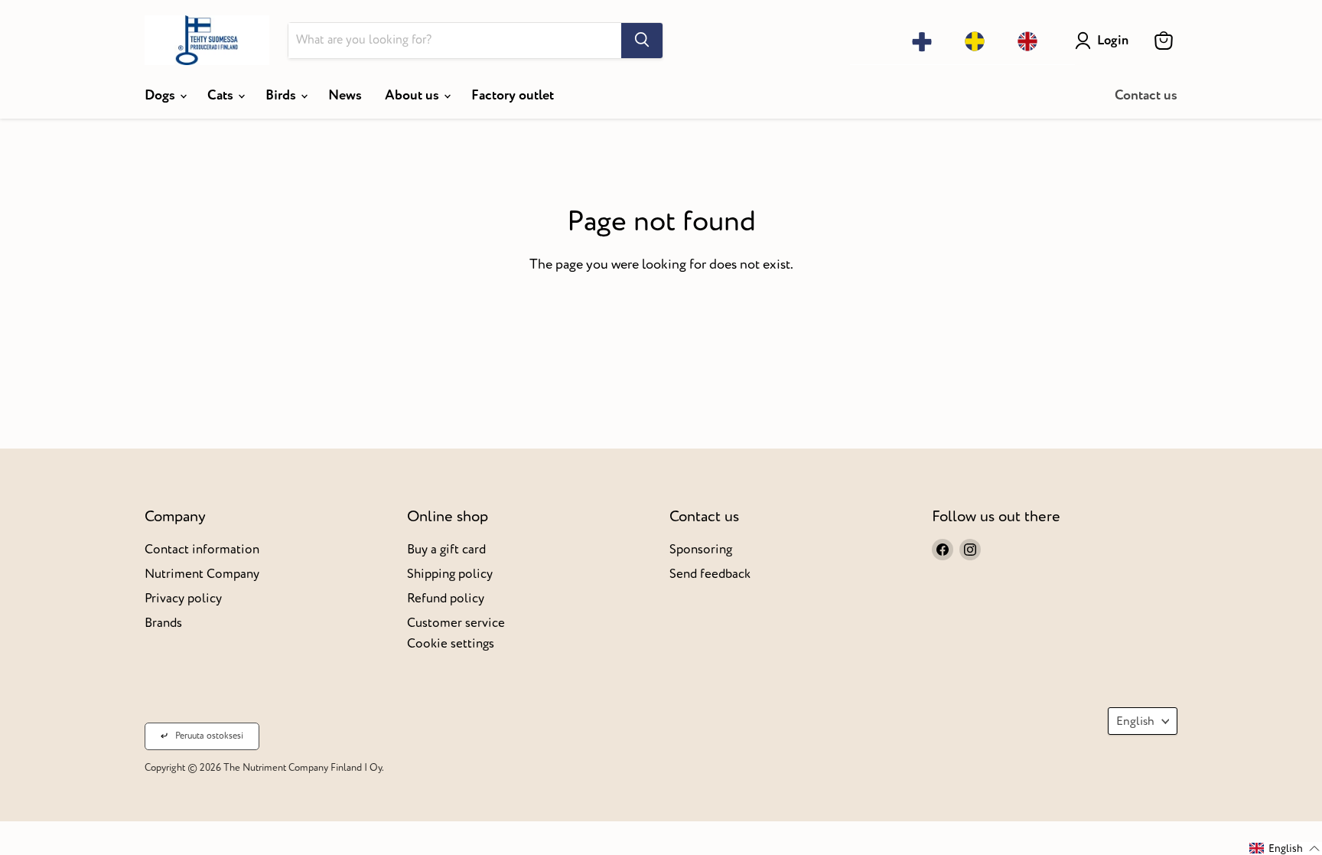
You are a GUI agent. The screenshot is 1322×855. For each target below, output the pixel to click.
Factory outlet (512, 95)
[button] (1285, 848)
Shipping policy (450, 574)
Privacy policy (183, 598)
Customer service (456, 623)
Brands (163, 623)
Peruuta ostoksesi (209, 736)
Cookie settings (450, 643)
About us (413, 95)
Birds (282, 95)
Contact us (1146, 95)
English (1135, 721)
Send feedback (710, 574)
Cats (221, 95)
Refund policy (445, 598)
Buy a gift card (446, 549)
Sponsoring (700, 549)
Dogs (161, 95)
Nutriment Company (202, 574)
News (345, 95)
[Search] (642, 40)
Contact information (202, 549)
